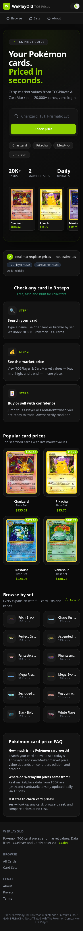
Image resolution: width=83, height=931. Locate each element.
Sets (37, 18)
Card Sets (10, 867)
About (56, 18)
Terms (7, 898)
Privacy (8, 892)
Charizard (19, 145)
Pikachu (42, 145)
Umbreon (19, 154)
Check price (43, 129)
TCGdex (62, 843)
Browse (16, 18)
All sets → (73, 599)
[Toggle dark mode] (75, 6)
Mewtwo (63, 145)
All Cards (9, 861)
